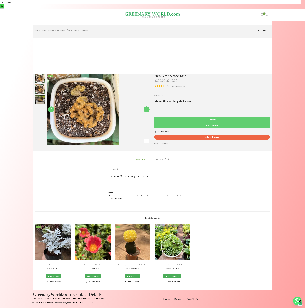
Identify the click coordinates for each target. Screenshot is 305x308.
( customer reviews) (176, 86)
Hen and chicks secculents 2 (172, 265)
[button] (161, 131)
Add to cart (212, 125)
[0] (262, 14)
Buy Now (212, 120)
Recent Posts (192, 299)
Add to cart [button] (54, 276)
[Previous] (51, 109)
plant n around (48, 30)
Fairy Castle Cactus (145, 196)
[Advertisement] (152, 55)
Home (37, 30)
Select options (173, 276)
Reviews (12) (162, 159)
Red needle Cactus (175, 196)
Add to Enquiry (212, 137)
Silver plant (53, 265)
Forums (166, 299)
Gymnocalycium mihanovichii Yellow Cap (132, 265)
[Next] (147, 109)
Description (142, 159)
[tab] (142, 159)
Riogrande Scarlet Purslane (93, 265)
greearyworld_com (63, 303)
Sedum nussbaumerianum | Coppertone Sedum (118, 197)
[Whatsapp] (297, 301)
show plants (61, 30)
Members (178, 299)
